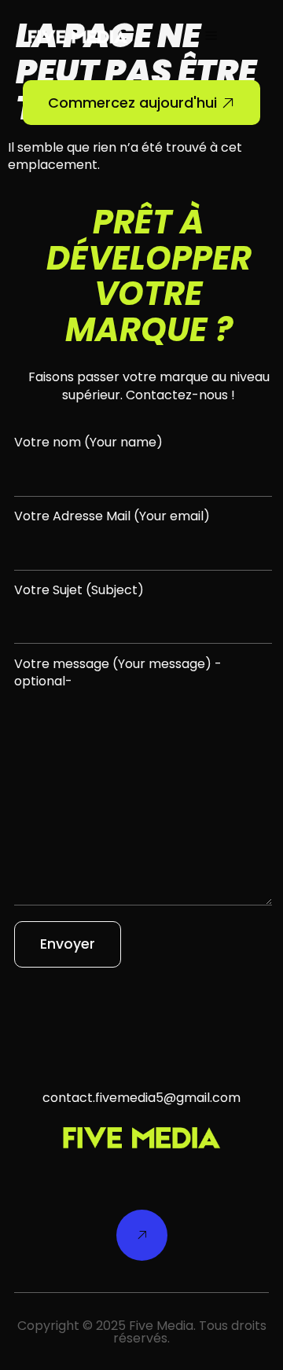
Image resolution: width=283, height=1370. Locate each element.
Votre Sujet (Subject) (79, 590)
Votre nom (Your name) (88, 442)
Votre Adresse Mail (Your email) (112, 516)
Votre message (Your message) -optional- (118, 673)
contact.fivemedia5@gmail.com (141, 1098)
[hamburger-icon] (211, 37)
